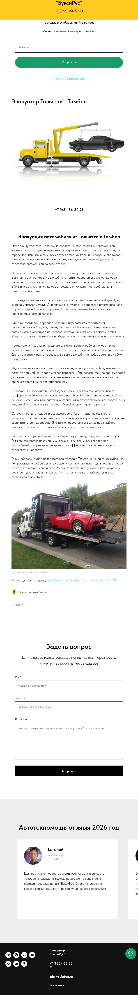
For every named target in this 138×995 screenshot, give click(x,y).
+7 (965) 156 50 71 (60, 965)
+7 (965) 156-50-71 (69, 10)
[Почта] (16, 965)
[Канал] (8, 965)
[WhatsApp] (16, 956)
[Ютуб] (32, 956)
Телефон (20, 698)
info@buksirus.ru (61, 976)
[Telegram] (8, 956)
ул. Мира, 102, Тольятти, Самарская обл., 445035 (82, 580)
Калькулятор (56, 985)
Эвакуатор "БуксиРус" (57, 952)
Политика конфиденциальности (69, 78)
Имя (18, 677)
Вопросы (21, 719)
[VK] (24, 956)
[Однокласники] (24, 965)
